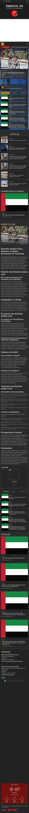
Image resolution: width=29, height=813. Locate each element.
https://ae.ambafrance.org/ (7, 674)
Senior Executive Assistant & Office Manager (13, 215)
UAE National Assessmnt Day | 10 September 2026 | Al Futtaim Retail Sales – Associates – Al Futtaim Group (17, 119)
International (7, 86)
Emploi (10, 96)
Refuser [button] (9, 809)
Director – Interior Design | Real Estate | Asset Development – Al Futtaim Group (17, 105)
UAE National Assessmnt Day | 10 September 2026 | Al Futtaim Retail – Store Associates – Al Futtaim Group (17, 126)
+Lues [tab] (14, 491)
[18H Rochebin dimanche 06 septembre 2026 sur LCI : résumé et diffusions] (4, 147)
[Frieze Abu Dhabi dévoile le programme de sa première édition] (4, 183)
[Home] (2, 44)
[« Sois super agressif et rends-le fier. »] (14, 60)
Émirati (11, 217)
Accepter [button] (14, 809)
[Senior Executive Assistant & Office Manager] (4, 98)
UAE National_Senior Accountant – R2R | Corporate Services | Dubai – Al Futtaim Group (17, 112)
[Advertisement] (14, 30)
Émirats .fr (14, 6)
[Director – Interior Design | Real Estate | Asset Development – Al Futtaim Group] (4, 105)
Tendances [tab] (23, 92)
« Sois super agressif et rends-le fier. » (13, 88)
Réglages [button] (4, 810)
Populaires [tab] (15, 92)
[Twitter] (14, 484)
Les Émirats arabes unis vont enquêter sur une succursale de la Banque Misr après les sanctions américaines (18, 157)
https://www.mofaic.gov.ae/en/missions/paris (12, 661)
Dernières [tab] (6, 92)
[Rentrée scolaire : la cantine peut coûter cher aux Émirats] (4, 175)
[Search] (27, 44)
